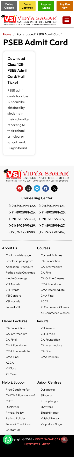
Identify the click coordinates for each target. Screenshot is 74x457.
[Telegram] (37, 188)
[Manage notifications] (64, 439)
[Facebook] (45, 188)
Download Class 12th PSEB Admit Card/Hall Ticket (17, 70)
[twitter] (54, 188)
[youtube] (19, 188)
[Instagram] (28, 188)
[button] (8, 439)
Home (7, 34)
